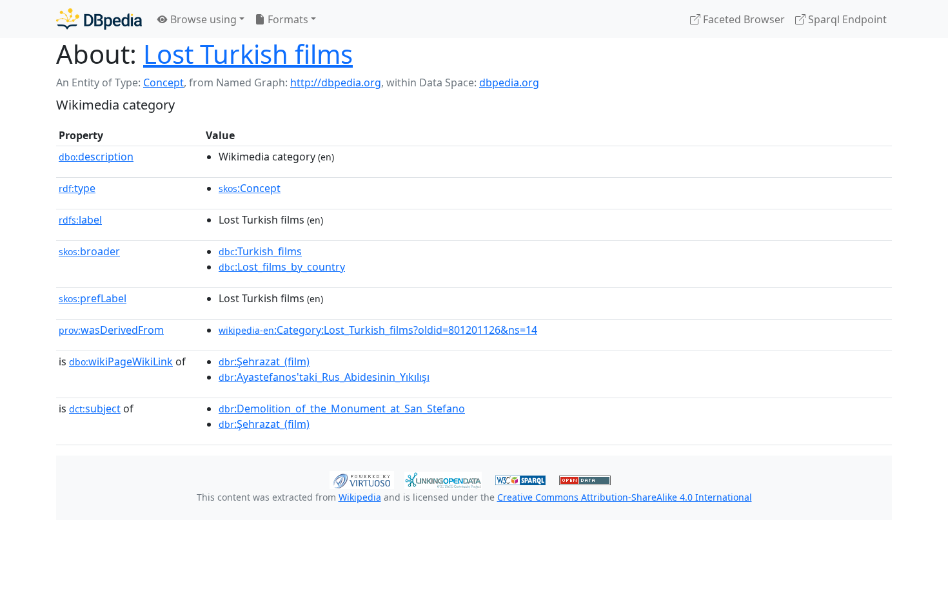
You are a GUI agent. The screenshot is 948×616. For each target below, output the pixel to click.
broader (89, 251)
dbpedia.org (509, 82)
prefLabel (92, 298)
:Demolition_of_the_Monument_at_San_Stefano (342, 408)
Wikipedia (360, 497)
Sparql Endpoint (846, 19)
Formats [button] (286, 19)
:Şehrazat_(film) (264, 361)
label (80, 220)
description (96, 156)
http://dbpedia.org (335, 82)
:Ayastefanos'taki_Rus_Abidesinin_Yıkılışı (324, 377)
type (77, 188)
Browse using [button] (202, 19)
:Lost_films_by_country (282, 267)
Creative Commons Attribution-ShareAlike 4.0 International (624, 497)
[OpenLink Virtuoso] (362, 479)
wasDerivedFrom (111, 330)
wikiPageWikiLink (121, 361)
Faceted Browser (742, 19)
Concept (163, 82)
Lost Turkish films (248, 54)
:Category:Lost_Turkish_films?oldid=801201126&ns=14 (378, 330)
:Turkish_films (260, 251)
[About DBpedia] (99, 19)
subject (95, 408)
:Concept (250, 188)
